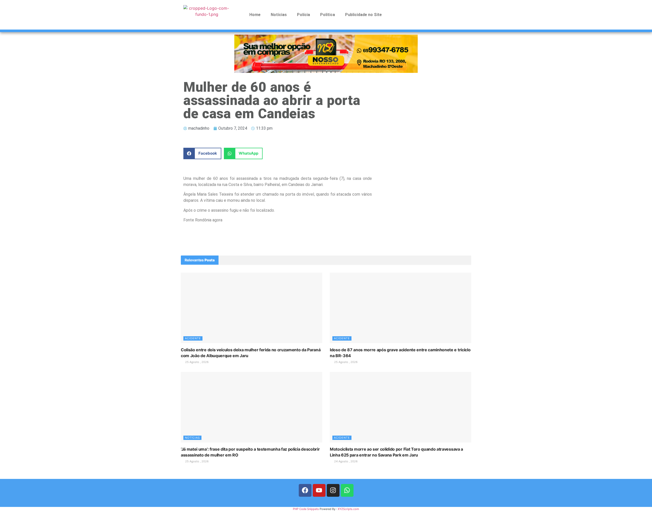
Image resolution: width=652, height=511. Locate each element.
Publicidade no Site (363, 14)
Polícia (303, 14)
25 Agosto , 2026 (196, 362)
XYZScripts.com (348, 509)
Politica (327, 14)
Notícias (279, 14)
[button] (202, 153)
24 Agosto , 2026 (345, 461)
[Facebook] (305, 490)
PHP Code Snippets (306, 509)
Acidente (193, 338)
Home (255, 14)
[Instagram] (333, 490)
